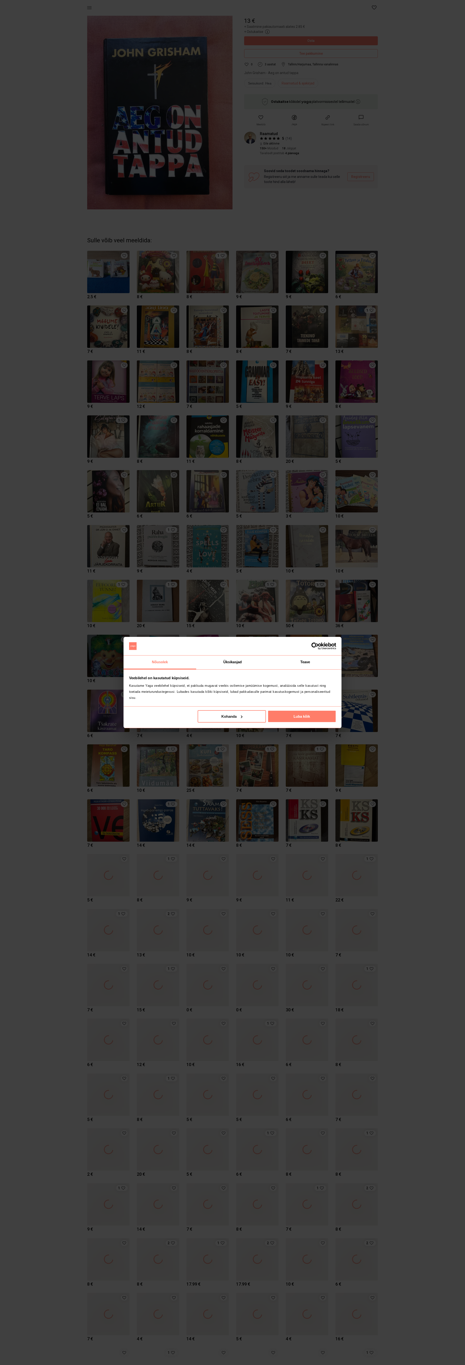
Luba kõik (302, 716)
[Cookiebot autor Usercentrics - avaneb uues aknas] (315, 646)
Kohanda (229, 716)
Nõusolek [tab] (160, 662)
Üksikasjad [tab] (232, 662)
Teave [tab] (305, 662)
